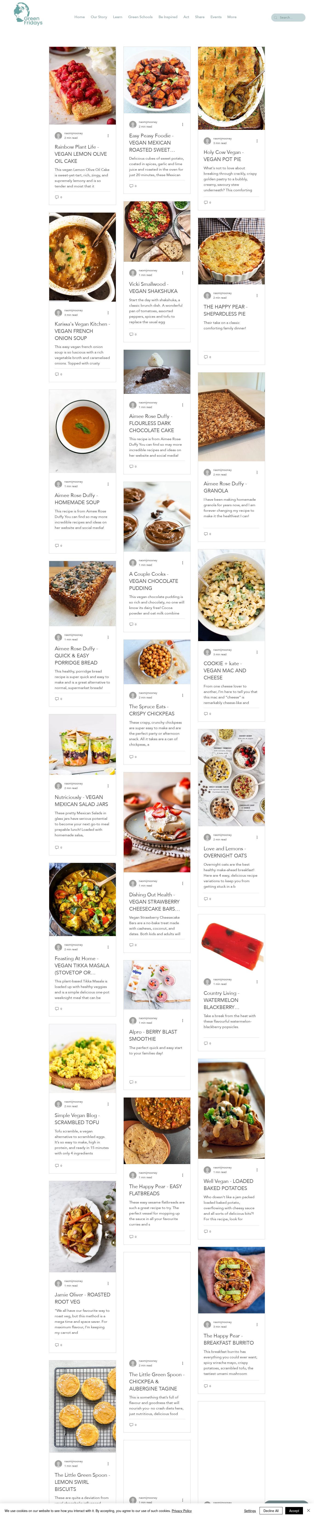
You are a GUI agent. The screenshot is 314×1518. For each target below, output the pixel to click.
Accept (294, 1510)
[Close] (308, 1510)
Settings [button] (250, 1510)
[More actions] (109, 136)
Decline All (271, 1510)
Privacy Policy (182, 1510)
